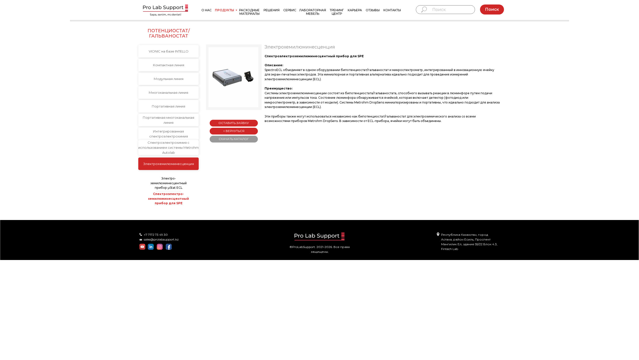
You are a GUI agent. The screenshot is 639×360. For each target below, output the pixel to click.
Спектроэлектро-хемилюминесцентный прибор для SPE (168, 198)
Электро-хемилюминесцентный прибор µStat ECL (169, 183)
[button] (233, 77)
